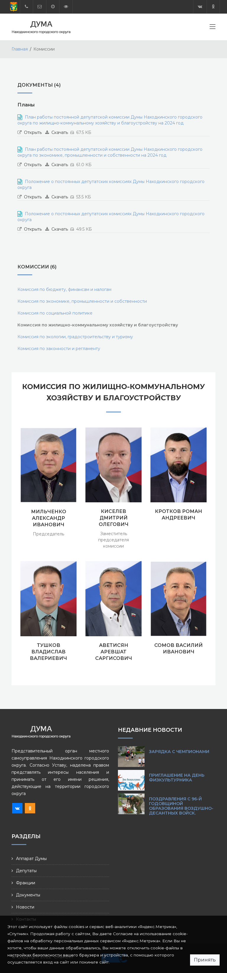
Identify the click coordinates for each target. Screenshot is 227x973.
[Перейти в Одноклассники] (213, 6)
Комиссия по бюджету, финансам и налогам (64, 289)
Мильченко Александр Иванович (48, 518)
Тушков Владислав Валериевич (48, 651)
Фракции (25, 882)
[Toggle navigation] (212, 27)
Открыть (33, 132)
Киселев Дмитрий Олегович (114, 518)
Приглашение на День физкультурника (177, 778)
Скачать (59, 132)
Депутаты (26, 870)
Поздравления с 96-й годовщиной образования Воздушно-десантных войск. (181, 806)
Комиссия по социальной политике (55, 313)
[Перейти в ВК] (200, 6)
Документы (28, 895)
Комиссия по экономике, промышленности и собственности (82, 301)
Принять (205, 960)
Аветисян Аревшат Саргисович (113, 651)
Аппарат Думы (31, 858)
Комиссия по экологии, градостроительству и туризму (75, 336)
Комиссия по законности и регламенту (58, 348)
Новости (25, 907)
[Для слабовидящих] (66, 6)
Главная (20, 49)
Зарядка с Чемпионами (179, 751)
